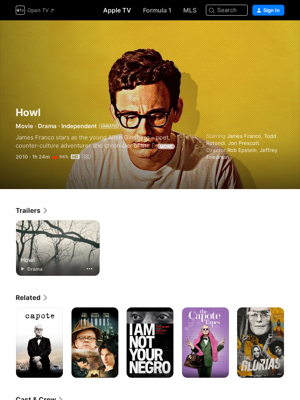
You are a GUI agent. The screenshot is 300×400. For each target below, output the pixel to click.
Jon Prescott (243, 143)
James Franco (244, 136)
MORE (166, 146)
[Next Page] (292, 342)
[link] (32, 210)
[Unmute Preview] (278, 36)
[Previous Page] (7, 342)
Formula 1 (157, 10)
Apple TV (117, 10)
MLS (189, 10)
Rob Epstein (242, 150)
